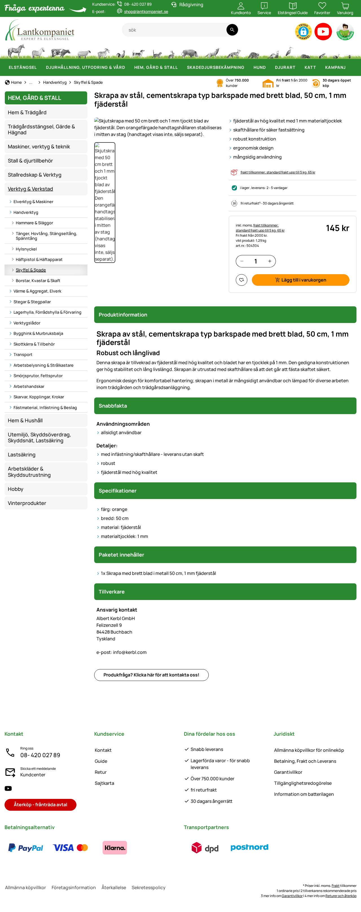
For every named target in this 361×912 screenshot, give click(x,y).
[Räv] (233, 50)
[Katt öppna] (319, 67)
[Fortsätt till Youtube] (323, 32)
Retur (101, 772)
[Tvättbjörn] (253, 50)
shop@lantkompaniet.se (146, 11)
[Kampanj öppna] (349, 67)
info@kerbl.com (121, 652)
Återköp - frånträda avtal (40, 804)
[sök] (232, 30)
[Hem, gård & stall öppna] (181, 67)
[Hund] (138, 50)
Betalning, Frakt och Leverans (305, 761)
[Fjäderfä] (121, 50)
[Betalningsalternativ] (70, 847)
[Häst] (16, 50)
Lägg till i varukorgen (303, 280)
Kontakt (103, 750)
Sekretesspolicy (149, 887)
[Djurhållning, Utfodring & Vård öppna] (128, 67)
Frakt (336, 885)
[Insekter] (349, 50)
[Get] (103, 50)
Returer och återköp (340, 895)
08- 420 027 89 (40, 755)
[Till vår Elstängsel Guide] (345, 32)
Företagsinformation (74, 887)
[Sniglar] (336, 50)
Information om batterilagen (304, 794)
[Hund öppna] (269, 67)
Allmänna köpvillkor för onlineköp (309, 750)
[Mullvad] (305, 50)
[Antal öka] (270, 261)
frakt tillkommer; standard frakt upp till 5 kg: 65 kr (278, 172)
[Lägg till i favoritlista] (241, 280)
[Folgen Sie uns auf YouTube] (8, 788)
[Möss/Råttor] (321, 50)
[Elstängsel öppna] (40, 67)
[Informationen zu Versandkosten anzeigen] (227, 847)
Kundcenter (32, 775)
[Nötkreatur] (60, 50)
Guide (101, 761)
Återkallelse (114, 887)
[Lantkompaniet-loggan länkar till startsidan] (63, 29)
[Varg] (212, 50)
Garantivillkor (288, 772)
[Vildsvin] (190, 50)
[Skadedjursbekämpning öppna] (248, 67)
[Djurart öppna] (299, 67)
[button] (303, 31)
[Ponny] (38, 50)
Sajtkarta (104, 783)
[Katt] (156, 50)
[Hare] (171, 50)
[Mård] (272, 50)
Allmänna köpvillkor (25, 887)
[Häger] (289, 50)
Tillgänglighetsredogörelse (303, 783)
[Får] (84, 50)
